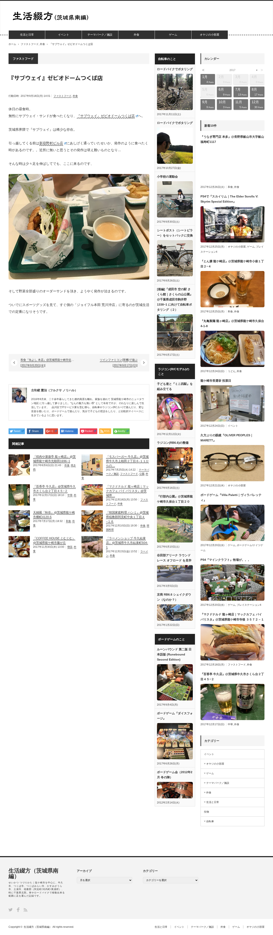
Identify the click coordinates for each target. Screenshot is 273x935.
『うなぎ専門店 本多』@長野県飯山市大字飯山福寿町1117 (232, 139)
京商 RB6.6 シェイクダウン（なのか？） (174, 597)
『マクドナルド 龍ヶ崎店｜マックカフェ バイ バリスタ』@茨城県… (127, 491)
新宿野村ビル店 (51, 143)
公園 (141, 473)
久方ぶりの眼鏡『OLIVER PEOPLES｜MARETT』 (226, 437)
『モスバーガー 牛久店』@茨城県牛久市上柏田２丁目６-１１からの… (127, 461)
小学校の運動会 (167, 176)
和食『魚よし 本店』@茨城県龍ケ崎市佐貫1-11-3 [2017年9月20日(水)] (49, 362)
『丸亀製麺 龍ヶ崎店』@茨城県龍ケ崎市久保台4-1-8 (232, 323)
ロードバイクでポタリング (175, 69)
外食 (136, 34)
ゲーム (173, 34)
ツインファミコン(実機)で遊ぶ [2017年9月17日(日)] (119, 362)
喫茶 (70, 546)
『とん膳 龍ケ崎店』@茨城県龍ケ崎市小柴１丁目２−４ (232, 263)
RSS (25, 910)
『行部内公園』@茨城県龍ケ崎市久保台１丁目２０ (175, 499)
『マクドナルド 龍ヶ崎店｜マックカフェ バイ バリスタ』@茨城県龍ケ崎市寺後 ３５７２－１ (232, 617)
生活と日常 (27, 34)
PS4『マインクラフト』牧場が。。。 (225, 559)
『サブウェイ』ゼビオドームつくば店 (106, 116)
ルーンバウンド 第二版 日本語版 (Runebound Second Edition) (174, 654)
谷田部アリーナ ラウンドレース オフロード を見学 (174, 558)
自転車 (210, 821)
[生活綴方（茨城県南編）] (51, 16)
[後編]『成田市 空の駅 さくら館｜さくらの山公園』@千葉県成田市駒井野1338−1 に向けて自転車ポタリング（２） (175, 299)
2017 (232, 70)
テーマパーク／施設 (99, 34)
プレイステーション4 (249, 604)
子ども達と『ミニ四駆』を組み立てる (175, 386)
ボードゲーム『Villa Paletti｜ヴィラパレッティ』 (230, 497)
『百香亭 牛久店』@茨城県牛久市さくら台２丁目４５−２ (232, 676)
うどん (231, 371)
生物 (206, 811)
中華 (70, 495)
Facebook (18, 909)
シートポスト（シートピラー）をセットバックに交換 (175, 233)
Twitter (11, 909)
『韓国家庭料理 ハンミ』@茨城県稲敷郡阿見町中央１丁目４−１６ (127, 517)
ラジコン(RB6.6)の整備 (173, 442)
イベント (63, 34)
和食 (68, 521)
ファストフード (30, 44)
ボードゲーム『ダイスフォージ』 (175, 716)
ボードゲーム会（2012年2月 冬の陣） (174, 774)
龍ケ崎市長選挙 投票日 (215, 380)
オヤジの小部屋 (209, 34)
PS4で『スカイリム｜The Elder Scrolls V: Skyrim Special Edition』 (229, 199)
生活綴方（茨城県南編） (33, 873)
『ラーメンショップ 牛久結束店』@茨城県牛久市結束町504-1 (127, 542)
